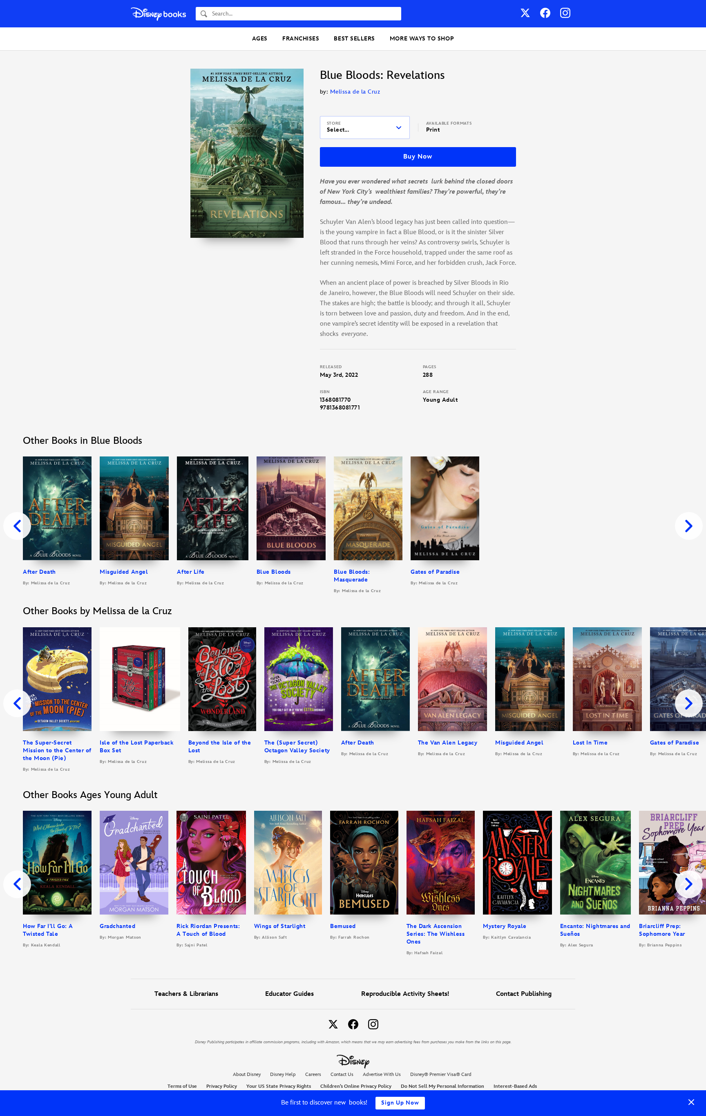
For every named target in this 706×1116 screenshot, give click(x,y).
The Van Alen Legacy (447, 742)
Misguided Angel (124, 571)
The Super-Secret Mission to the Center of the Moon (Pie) (57, 750)
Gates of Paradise (435, 571)
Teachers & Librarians (186, 994)
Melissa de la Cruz (355, 91)
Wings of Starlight (280, 926)
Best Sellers (354, 38)
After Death (39, 571)
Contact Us (342, 1074)
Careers (313, 1074)
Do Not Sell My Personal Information (442, 1086)
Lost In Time (590, 742)
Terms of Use (182, 1086)
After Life (190, 571)
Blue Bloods (274, 571)
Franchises (300, 38)
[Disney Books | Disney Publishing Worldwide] (158, 14)
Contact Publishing (524, 994)
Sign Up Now (400, 1102)
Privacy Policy (221, 1086)
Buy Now (417, 157)
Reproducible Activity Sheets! (405, 994)
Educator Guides (289, 994)
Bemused (343, 926)
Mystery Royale (505, 926)
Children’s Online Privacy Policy (355, 1086)
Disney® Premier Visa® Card (440, 1074)
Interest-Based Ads (515, 1086)
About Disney (247, 1074)
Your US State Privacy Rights (278, 1086)
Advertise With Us (382, 1074)
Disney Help (283, 1074)
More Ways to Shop (422, 38)
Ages (260, 38)
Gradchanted (117, 926)
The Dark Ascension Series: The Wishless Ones (436, 934)
